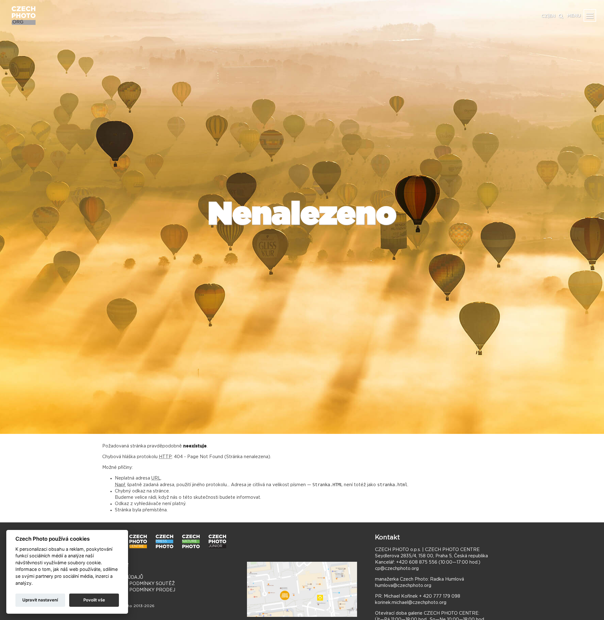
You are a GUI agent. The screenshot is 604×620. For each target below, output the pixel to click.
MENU (574, 16)
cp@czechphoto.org (397, 568)
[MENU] (590, 15)
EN (552, 16)
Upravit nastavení (40, 599)
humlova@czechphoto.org (403, 585)
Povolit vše (94, 599)
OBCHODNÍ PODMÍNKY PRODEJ (138, 590)
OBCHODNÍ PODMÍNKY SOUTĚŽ (138, 584)
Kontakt (387, 537)
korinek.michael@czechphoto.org (410, 602)
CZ (544, 16)
